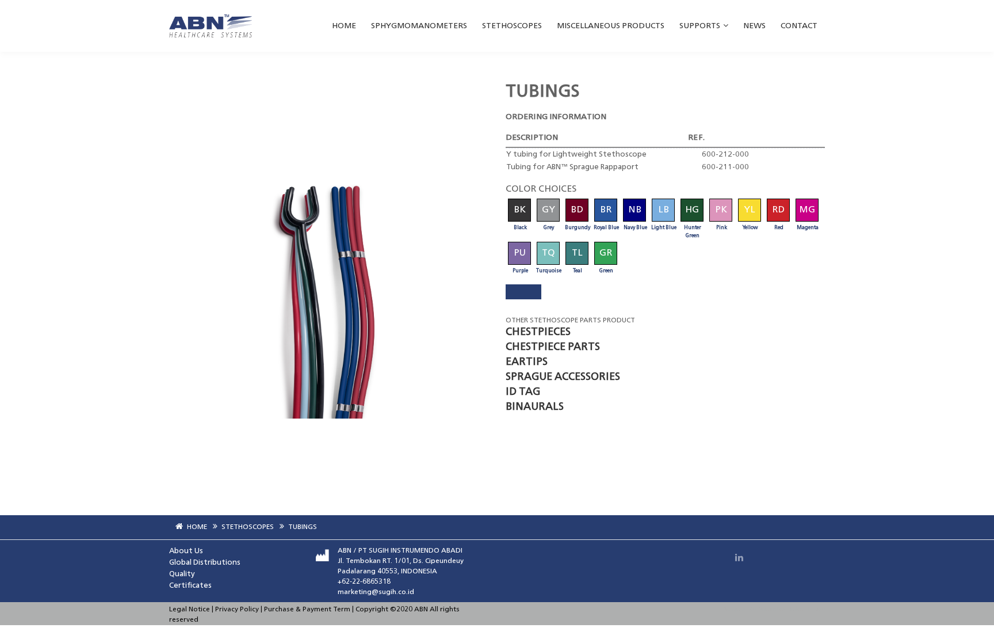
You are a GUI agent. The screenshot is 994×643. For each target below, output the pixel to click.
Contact (799, 26)
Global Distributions (204, 562)
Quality (181, 574)
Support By (740, 610)
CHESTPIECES (538, 332)
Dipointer (772, 610)
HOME (344, 26)
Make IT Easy (806, 610)
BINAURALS (535, 407)
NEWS (754, 26)
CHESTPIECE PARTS (553, 347)
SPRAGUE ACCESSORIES (563, 377)
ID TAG (523, 392)
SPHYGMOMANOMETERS (419, 26)
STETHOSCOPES (512, 26)
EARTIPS (527, 362)
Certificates (190, 585)
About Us (186, 551)
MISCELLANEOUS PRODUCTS (610, 26)
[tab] (523, 291)
